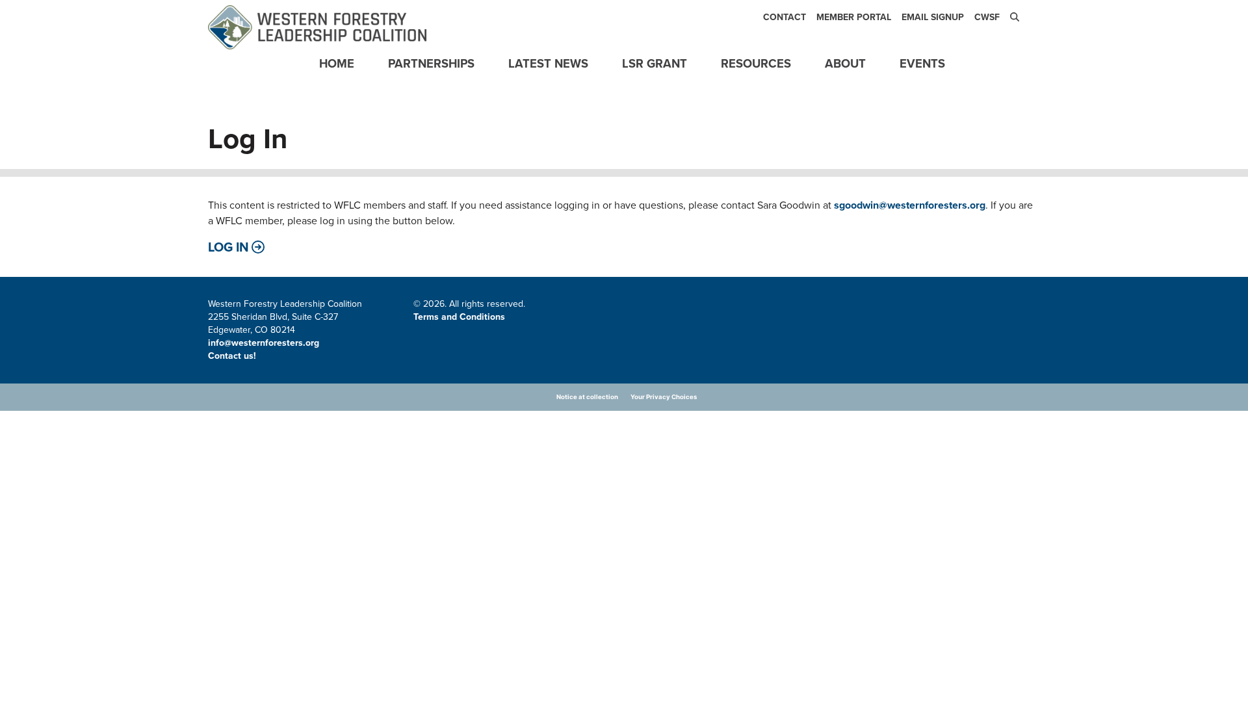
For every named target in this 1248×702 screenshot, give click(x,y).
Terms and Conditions (459, 317)
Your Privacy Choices (663, 396)
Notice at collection (587, 396)
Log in (228, 247)
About (845, 63)
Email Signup (933, 17)
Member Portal (853, 17)
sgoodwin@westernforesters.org (909, 205)
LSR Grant (654, 63)
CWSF (987, 17)
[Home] (317, 27)
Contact (784, 17)
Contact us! (233, 356)
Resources (756, 63)
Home (336, 63)
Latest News (548, 63)
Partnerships (431, 63)
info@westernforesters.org (263, 343)
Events (922, 63)
